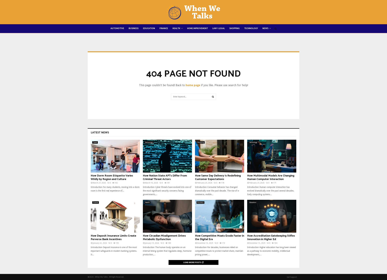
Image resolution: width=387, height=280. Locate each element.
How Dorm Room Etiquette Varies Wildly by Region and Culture (112, 177)
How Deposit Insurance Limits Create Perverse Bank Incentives (113, 238)
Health (176, 28)
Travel (95, 142)
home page (193, 85)
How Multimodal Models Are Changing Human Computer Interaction (270, 177)
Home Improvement (197, 28)
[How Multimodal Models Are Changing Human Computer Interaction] (271, 156)
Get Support (292, 277)
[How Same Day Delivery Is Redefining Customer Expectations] (219, 156)
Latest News (100, 132)
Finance (163, 28)
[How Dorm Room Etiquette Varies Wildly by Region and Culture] (115, 156)
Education (149, 28)
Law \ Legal (218, 28)
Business (133, 28)
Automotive (117, 28)
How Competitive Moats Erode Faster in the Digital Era (219, 238)
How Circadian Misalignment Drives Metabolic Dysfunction (164, 238)
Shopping (234, 28)
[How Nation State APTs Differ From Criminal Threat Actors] (167, 156)
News (265, 28)
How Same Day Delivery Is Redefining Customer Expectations (218, 177)
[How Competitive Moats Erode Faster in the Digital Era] (219, 216)
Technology (251, 28)
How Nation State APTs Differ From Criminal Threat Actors (165, 177)
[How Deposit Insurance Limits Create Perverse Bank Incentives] (115, 216)
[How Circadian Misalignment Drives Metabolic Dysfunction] (167, 216)
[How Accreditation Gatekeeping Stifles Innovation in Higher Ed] (271, 216)
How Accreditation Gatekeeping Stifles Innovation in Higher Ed (271, 238)
